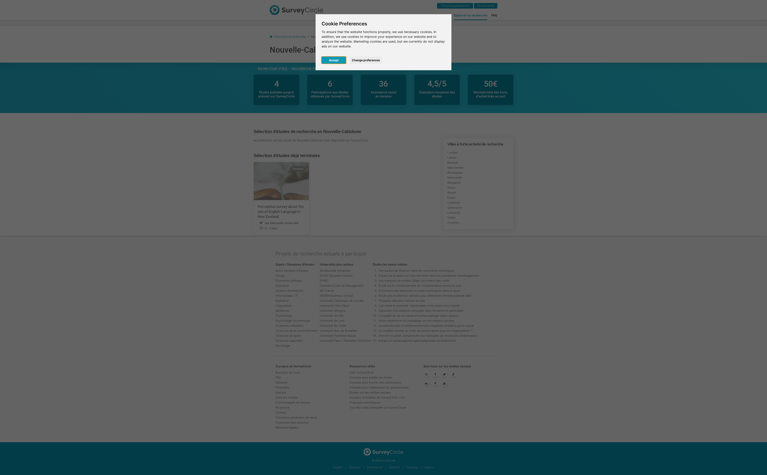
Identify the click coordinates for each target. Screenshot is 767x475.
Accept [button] (334, 60)
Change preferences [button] (366, 60)
